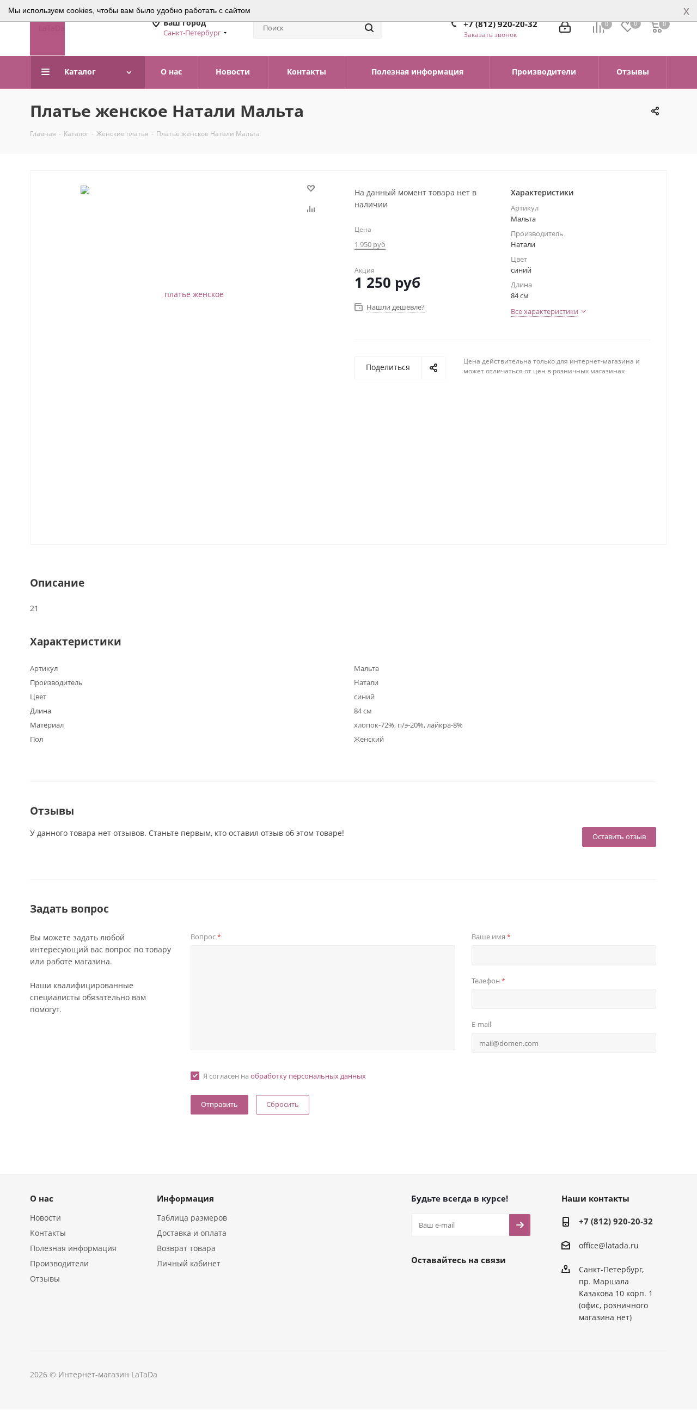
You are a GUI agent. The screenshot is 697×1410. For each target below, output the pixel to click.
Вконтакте (422, 1285)
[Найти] (369, 28)
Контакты (48, 1233)
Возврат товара (186, 1248)
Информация (185, 1198)
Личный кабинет (189, 1263)
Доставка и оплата (192, 1233)
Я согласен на (284, 1076)
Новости (45, 1217)
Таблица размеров (192, 1217)
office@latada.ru (609, 1245)
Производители (59, 1263)
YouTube (476, 1285)
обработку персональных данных (308, 1076)
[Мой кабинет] (565, 28)
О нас (41, 1198)
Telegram (449, 1285)
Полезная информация (73, 1248)
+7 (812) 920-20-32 (500, 24)
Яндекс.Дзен (504, 1285)
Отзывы (45, 1278)
